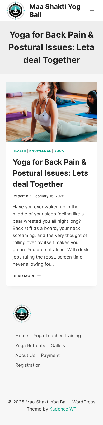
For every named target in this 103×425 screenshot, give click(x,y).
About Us (25, 355)
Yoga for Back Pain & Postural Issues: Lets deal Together (50, 173)
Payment (50, 355)
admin (23, 196)
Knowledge (40, 151)
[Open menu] (92, 10)
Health (19, 151)
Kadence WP (63, 409)
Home (21, 335)
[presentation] (51, 112)
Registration (28, 365)
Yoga (59, 151)
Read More (27, 276)
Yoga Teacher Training (57, 335)
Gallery (58, 345)
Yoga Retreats (30, 345)
